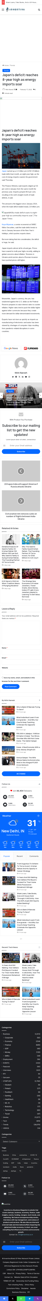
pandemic (30, 1167)
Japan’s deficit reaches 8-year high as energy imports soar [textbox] (19, 134)
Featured (6, 1067)
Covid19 (5, 1159)
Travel (7, 1114)
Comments (34, 856)
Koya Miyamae (7, 224)
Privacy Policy (21, 1273)
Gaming (8, 1096)
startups (13, 1171)
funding (5, 1163)
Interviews (7, 1070)
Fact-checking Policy (15, 1285)
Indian (26, 1163)
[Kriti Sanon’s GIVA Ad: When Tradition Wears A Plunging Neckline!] (11, 574)
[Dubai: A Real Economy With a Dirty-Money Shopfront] (8, 750)
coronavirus (23, 1155)
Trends (12, 65)
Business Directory (19, 1292)
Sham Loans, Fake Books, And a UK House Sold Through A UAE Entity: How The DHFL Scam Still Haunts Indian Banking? (28, 898)
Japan (4, 171)
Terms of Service (33, 1273)
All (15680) (21, 774)
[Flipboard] (31, 348)
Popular (7, 856)
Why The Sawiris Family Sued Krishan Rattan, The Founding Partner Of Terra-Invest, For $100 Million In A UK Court (30, 552)
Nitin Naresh (9, 89)
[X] (19, 376)
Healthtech (9, 1099)
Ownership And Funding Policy (27, 1281)
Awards (33, 1288)
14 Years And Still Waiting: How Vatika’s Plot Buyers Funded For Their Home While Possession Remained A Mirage (27, 882)
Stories (5, 1117)
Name (4, 648)
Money (7, 1052)
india (19, 1163)
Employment (7, 1059)
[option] (21, 395)
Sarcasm (6, 1077)
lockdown (6, 1167)
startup (5, 1171)
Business (6, 1034)
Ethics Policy (29, 1285)
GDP (6, 1048)
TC (20, 1171)
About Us (10, 1273)
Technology (9, 1110)
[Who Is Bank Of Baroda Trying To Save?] (8, 710)
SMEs (7, 1056)
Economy (8, 1041)
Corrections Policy (13, 1288)
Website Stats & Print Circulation (26, 1277)
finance (36, 1159)
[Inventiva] (15, 9)
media (15, 1167)
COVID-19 (33, 1155)
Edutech (8, 1085)
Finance (8, 1045)
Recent (20, 856)
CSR (4, 1273)
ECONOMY (15, 1159)
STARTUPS (7, 1081)
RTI (4, 1074)
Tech (5, 1121)
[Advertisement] (21, 39)
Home (6, 65)
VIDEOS (6, 1128)
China (14, 1155)
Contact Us (8, 1277)
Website (5, 668)
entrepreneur (26, 1159)
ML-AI (7, 1103)
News (22, 1167)
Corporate (9, 1038)
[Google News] (11, 348)
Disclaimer (25, 1288)
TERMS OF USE (9, 1281)
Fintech (7, 1088)
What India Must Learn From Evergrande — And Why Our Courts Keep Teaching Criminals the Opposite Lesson (27, 722)
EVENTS (6, 1063)
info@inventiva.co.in (25, 1235)
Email (4, 658)
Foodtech (8, 1092)
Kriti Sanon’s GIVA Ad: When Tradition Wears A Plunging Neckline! (11, 583)
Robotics (8, 1106)
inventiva (34, 1163)
